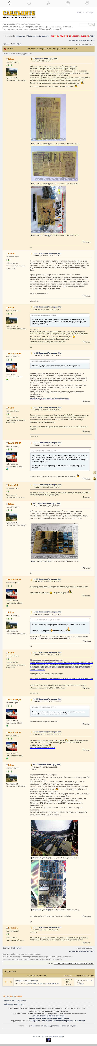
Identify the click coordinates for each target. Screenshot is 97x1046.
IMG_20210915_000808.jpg (41, 910)
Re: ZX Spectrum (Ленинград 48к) (47, 253)
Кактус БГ (72, 1026)
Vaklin (11, 253)
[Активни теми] (29, 3)
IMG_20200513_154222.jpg (41, 561)
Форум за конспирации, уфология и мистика (48, 1026)
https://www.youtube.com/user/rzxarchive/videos (49, 399)
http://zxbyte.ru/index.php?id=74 (42, 747)
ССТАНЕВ (29, 983)
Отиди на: (50, 963)
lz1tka (11, 59)
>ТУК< (91, 36)
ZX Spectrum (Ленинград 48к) (45, 58)
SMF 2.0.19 (36, 1036)
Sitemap (61, 1036)
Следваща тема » (88, 40)
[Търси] (48, 3)
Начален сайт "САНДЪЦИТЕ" (15, 1000)
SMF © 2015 (44, 1036)
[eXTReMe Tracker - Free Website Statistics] (48, 1042)
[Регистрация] (87, 3)
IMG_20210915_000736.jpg (41, 858)
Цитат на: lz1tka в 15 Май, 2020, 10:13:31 (43, 707)
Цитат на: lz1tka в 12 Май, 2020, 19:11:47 (43, 361)
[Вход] (68, 3)
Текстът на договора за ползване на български (49, 1018)
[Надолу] (94, 479)
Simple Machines (53, 1036)
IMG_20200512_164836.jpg (41, 184)
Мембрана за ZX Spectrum (26, 981)
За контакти (79, 1021)
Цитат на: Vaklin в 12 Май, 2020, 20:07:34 (43, 451)
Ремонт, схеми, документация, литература (46, 983)
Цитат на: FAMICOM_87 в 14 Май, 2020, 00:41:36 (45, 620)
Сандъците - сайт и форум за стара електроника (52, 1021)
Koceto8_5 (13, 485)
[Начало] (9, 3)
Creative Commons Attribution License (49, 1016)
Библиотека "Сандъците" (14, 1004)
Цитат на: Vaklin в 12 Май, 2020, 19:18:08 (43, 315)
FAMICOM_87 (14, 353)
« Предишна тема (75, 40)
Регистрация (88, 13)
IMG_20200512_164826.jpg (41, 144)
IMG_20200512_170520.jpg (41, 235)
